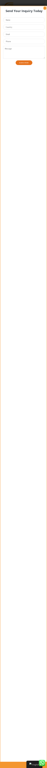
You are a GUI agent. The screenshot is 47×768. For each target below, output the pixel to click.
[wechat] (23, 765)
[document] (23, 384)
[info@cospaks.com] (14, 765)
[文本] (4, 765)
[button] (44, 8)
